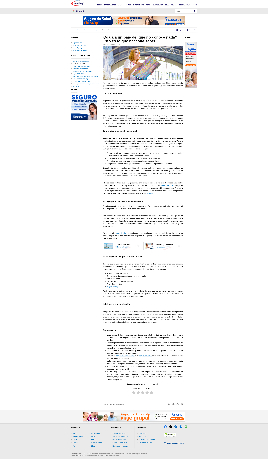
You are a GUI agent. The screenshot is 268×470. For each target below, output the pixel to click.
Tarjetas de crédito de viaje (81, 61)
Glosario (142, 433)
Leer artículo (161, 247)
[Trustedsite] (170, 437)
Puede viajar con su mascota (81, 66)
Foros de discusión (119, 443)
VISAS (120, 5)
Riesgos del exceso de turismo (82, 81)
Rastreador (95, 433)
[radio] (134, 393)
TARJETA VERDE (110, 5)
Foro (74, 446)
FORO (148, 5)
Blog (195, 5)
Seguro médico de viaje (80, 45)
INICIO (99, 5)
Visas (75, 440)
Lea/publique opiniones (79, 48)
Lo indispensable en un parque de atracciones (86, 84)
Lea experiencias (119, 440)
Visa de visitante (118, 433)
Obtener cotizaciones (122, 247)
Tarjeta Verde (78, 436)
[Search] (194, 11)
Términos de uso (145, 443)
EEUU (167, 5)
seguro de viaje (166, 186)
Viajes (79, 30)
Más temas (76, 86)
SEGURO (128, 5)
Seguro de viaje (113, 287)
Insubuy (150, 193)
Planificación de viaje (91, 30)
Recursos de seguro (120, 446)
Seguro (75, 443)
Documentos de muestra (80, 50)
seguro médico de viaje (125, 356)
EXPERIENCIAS (138, 5)
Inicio (73, 30)
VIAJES (173, 5)
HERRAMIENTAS (184, 5)
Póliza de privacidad (147, 440)
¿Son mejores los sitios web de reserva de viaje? (87, 76)
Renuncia (142, 436)
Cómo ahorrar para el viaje (80, 79)
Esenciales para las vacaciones (82, 71)
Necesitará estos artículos (80, 68)
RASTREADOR (158, 5)
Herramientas (96, 443)
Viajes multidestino (78, 74)
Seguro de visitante (120, 436)
